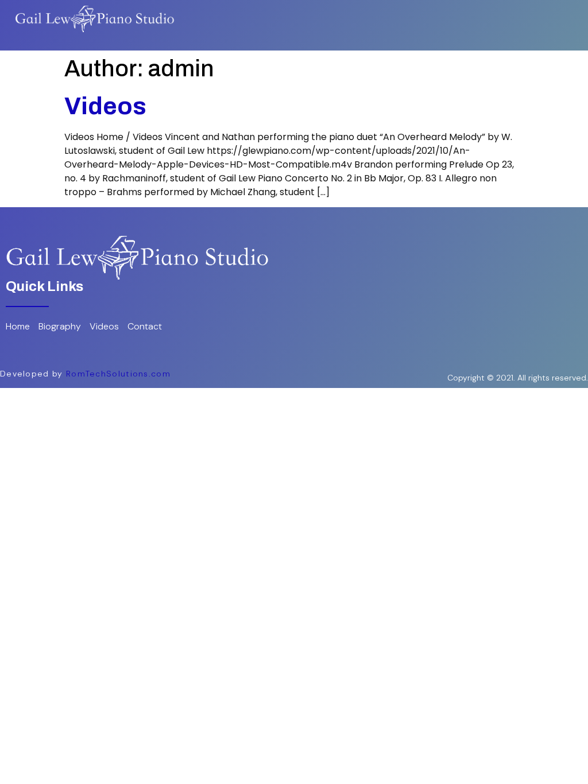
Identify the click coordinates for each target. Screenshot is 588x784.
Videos (105, 106)
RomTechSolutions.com (118, 373)
